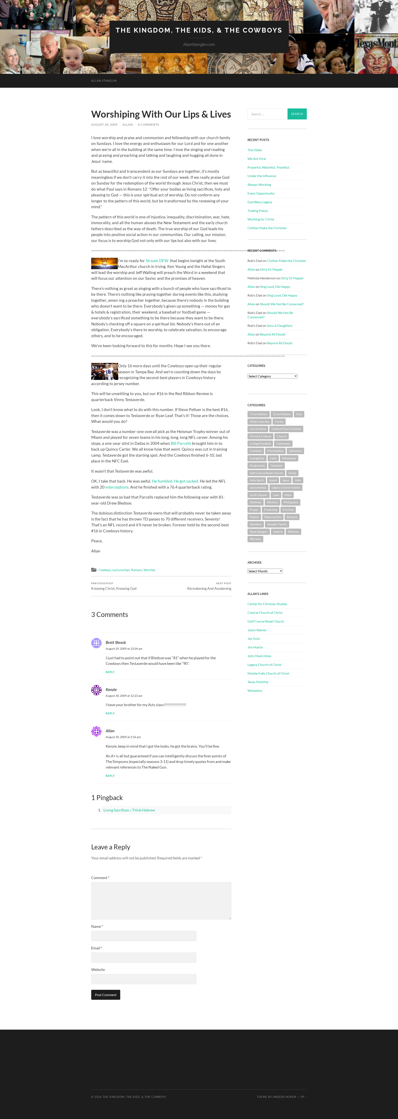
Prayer (254, 509)
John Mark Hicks (259, 656)
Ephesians (295, 450)
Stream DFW (157, 260)
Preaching (270, 509)
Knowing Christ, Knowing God (114, 586)
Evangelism (257, 458)
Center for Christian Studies (267, 604)
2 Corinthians (282, 414)
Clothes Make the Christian (267, 228)
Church (281, 436)
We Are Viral (257, 159)
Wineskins (255, 690)
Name (97, 926)
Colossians (283, 443)
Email (96, 948)
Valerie (277, 531)
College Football (260, 443)
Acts (299, 414)
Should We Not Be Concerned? (282, 304)
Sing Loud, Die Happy (275, 286)
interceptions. (117, 487)
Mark (288, 495)
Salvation (256, 524)
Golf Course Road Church (266, 473)
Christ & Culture (260, 436)
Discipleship (275, 450)
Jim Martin (255, 647)
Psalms (254, 517)
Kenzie (111, 689)
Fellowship (289, 458)
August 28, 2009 (104, 124)
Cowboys (105, 570)
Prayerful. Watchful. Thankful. (269, 167)
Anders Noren (284, 1096)
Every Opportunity (261, 193)
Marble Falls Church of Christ (268, 673)
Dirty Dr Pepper (271, 269)
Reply (110, 672)
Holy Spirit (257, 480)
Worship (149, 570)
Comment (100, 877)
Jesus (285, 480)
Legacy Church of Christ (265, 665)
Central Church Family (286, 429)
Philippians (291, 502)
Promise (288, 509)
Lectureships (121, 570)
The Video (255, 150)
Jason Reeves (257, 630)
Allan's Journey (259, 421)
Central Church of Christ (265, 612)
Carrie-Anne (258, 429)
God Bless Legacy (260, 202)
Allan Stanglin (104, 80)
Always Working (259, 184)
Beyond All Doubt (272, 334)
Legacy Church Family (286, 487)
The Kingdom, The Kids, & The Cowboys (199, 30)
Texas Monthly (258, 682)
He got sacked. (186, 481)
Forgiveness (257, 465)
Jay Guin (254, 638)
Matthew (255, 502)
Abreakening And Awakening (209, 586)
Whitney (293, 531)
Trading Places (258, 211)
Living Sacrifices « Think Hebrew (129, 810)
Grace (292, 473)
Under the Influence (262, 176)
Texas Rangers (259, 531)
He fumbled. (162, 481)
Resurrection (273, 517)
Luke (276, 495)
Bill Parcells (181, 443)
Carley (279, 421)
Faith (273, 458)
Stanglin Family (277, 524)
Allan (128, 124)
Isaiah (273, 480)
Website (98, 969)
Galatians (277, 465)
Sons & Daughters (279, 325)
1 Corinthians (258, 414)
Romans (136, 570)
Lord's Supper (258, 495)
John (298, 480)
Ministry (272, 502)
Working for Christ (261, 219)
